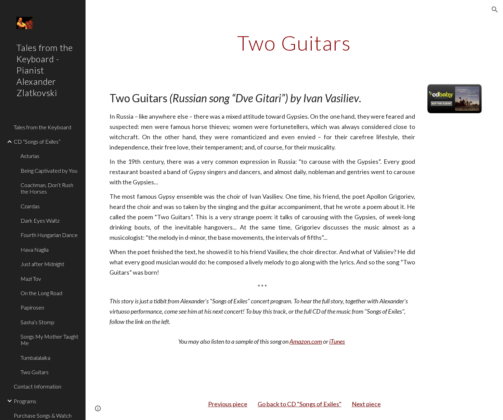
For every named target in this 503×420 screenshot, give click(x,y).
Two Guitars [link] (35, 372)
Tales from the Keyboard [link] (42, 127)
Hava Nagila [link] (35, 249)
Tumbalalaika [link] (35, 357)
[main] (294, 43)
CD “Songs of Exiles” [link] (37, 141)
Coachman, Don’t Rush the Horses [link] (47, 188)
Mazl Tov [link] (31, 278)
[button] (495, 9)
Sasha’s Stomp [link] (37, 322)
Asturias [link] (30, 156)
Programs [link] (25, 401)
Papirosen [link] (32, 307)
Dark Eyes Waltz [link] (40, 220)
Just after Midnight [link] (42, 264)
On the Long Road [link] (41, 293)
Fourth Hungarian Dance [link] (49, 235)
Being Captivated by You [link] (49, 170)
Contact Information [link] (37, 386)
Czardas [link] (30, 206)
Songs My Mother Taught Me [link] (49, 339)
